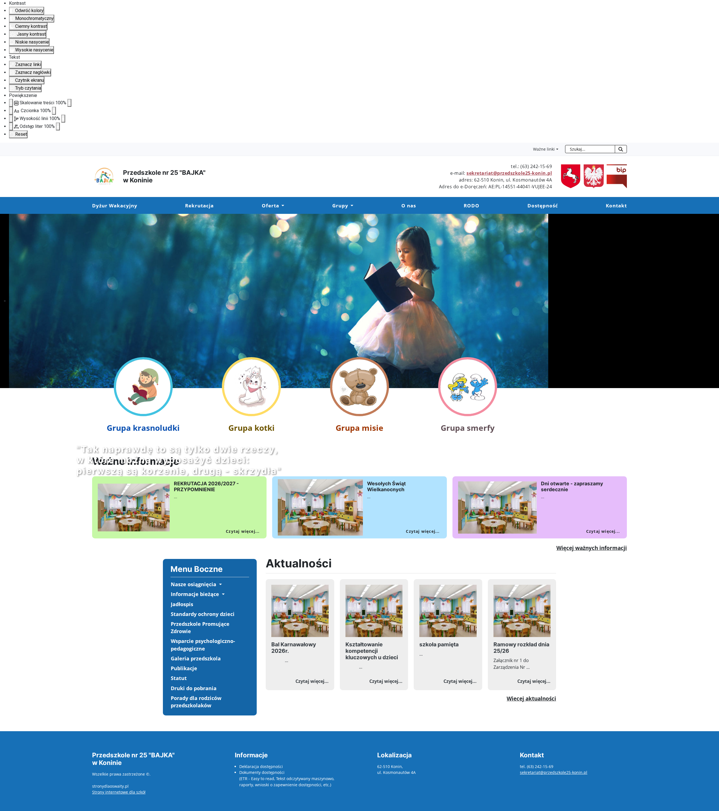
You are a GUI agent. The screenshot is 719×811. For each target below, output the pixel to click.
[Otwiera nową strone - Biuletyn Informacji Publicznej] (592, 176)
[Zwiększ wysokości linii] (63, 119)
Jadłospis (182, 604)
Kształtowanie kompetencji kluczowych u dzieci (371, 651)
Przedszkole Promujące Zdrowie (200, 627)
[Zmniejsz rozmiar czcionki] (11, 111)
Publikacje (184, 668)
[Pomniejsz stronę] (11, 103)
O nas (408, 205)
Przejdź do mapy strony (4, 147)
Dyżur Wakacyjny (114, 205)
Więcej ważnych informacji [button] (591, 548)
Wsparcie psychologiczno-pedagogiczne (203, 645)
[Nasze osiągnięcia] (220, 584)
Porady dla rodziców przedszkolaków (196, 702)
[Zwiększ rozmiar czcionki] (54, 111)
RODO (471, 205)
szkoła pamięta (439, 644)
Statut (179, 678)
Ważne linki (544, 149)
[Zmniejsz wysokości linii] (11, 119)
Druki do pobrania (194, 688)
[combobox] (590, 149)
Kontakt (616, 205)
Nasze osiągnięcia (193, 584)
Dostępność (542, 205)
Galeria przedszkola (196, 658)
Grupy (340, 205)
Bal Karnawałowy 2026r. (293, 647)
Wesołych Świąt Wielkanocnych (386, 486)
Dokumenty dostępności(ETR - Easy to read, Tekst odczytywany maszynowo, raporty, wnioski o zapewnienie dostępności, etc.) (286, 778)
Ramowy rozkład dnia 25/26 (521, 647)
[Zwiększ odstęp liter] (58, 126)
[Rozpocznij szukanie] (621, 149)
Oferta (270, 205)
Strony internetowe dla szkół (118, 792)
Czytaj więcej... (243, 531)
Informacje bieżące (195, 594)
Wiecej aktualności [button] (531, 698)
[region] (359, 301)
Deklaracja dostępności (261, 766)
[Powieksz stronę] (69, 103)
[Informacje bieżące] (222, 594)
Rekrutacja (199, 205)
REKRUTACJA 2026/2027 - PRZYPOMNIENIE (206, 486)
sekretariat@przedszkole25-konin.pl (509, 173)
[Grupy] (350, 205)
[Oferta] (281, 205)
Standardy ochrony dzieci (203, 614)
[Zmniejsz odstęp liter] (11, 126)
